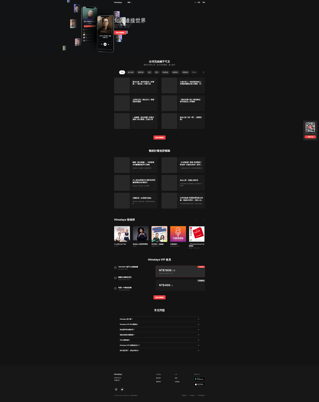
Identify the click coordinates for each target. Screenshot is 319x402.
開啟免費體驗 (120, 32)
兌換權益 (177, 381)
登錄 (204, 2)
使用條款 (192, 395)
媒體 (176, 378)
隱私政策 (184, 395)
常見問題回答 (201, 395)
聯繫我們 (158, 381)
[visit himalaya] (118, 2)
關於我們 (158, 378)
